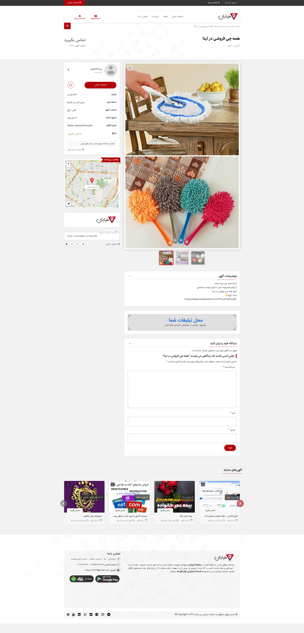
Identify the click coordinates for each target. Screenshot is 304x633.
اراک (182, 497)
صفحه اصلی (177, 16)
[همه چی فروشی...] (92, 180)
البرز (236, 46)
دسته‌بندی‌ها (95, 18)
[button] (182, 276)
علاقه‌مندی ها (213, 2)
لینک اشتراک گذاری (107, 232)
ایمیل (231, 430)
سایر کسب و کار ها (222, 26)
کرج (230, 46)
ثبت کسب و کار (79, 18)
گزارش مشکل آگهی (74, 149)
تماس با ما (143, 16)
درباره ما (155, 16)
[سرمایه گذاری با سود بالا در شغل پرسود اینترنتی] (129, 497)
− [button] (69, 168)
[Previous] (130, 155)
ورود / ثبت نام (230, 2)
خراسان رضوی (95, 497)
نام (233, 413)
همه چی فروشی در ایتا (221, 39)
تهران (234, 497)
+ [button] (68, 163)
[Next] (234, 155)
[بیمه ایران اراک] (174, 497)
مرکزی (189, 497)
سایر (232, 26)
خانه (238, 26)
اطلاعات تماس (100, 85)
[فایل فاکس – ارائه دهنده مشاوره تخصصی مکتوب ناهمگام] (220, 497)
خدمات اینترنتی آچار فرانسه (189, 571)
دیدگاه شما (229, 367)
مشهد (86, 497)
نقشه (165, 16)
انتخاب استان (73, 2)
